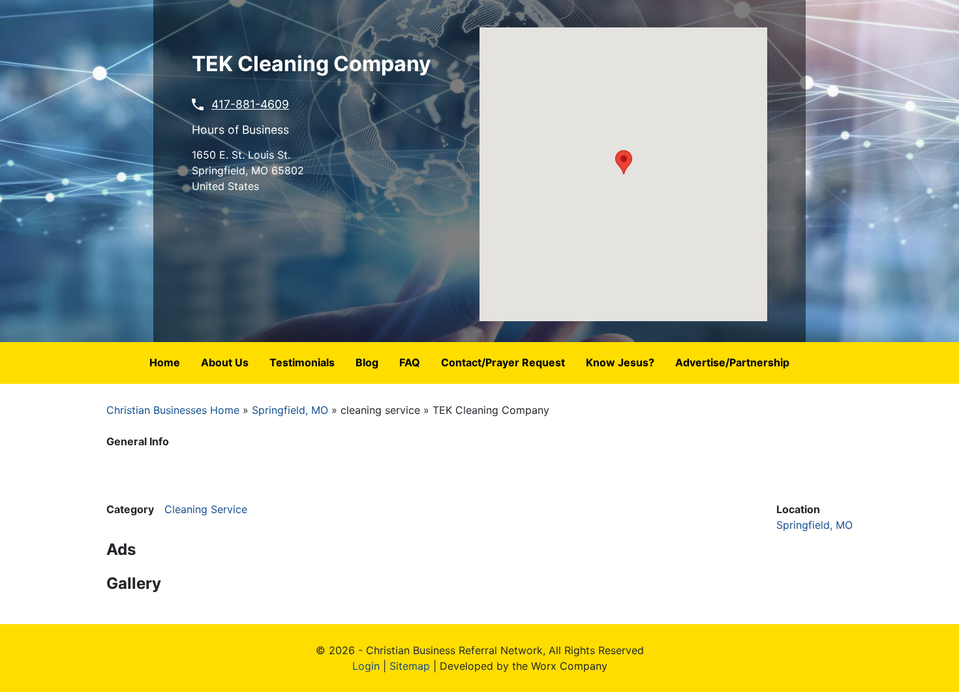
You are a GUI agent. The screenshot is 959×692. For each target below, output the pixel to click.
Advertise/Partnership (732, 362)
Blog (367, 362)
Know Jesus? (620, 362)
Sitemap (409, 665)
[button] (623, 162)
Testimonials (302, 362)
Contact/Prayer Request (503, 362)
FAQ (409, 362)
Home (164, 362)
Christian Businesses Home (172, 410)
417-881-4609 (250, 104)
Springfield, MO (290, 410)
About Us (225, 362)
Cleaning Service (205, 509)
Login (366, 665)
